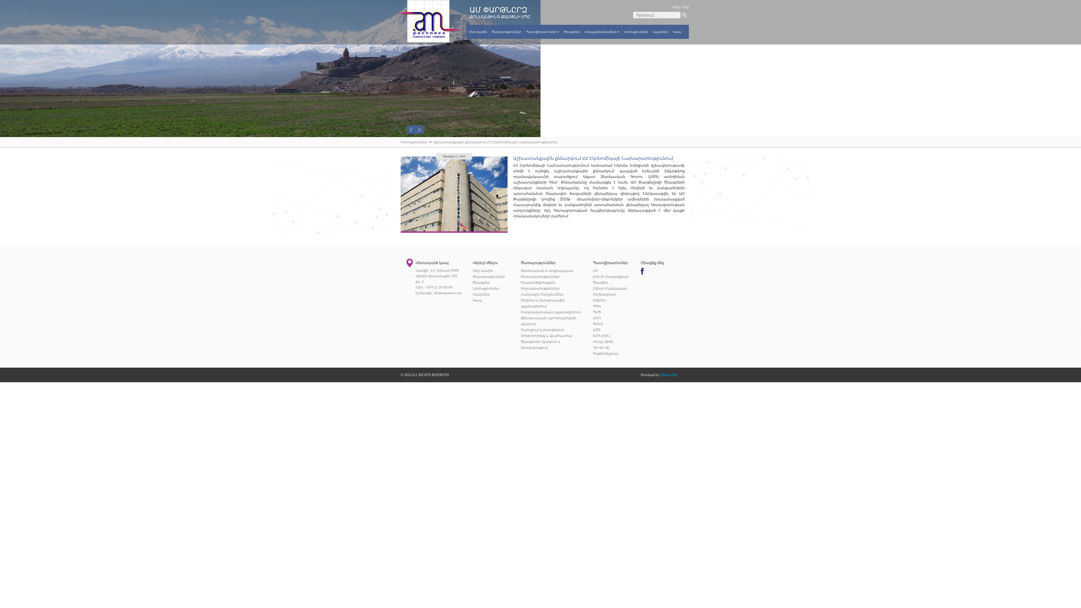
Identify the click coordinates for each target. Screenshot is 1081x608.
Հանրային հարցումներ (542, 294)
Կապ (677, 31)
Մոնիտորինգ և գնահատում (546, 336)
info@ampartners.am (447, 293)
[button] (411, 130)
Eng (685, 7)
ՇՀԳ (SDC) (601, 336)
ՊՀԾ (597, 312)
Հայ (676, 7)
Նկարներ (660, 31)
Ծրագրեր (572, 31)
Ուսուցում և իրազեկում (542, 330)
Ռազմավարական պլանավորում (551, 312)
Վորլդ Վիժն (603, 342)
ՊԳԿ (597, 306)
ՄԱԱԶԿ (599, 300)
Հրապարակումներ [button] (600, 31)
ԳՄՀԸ (598, 324)
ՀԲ (595, 271)
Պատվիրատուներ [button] (541, 31)
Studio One (668, 375)
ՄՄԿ (597, 318)
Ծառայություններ (506, 31)
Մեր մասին (478, 31)
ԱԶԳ (596, 330)
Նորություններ (636, 31)
